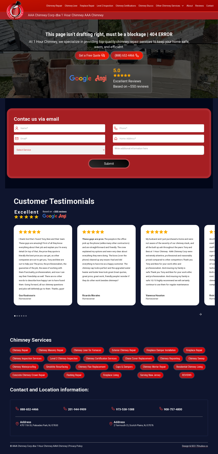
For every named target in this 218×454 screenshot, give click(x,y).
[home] (15, 6)
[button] (170, 6)
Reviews (199, 5)
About (190, 5)
